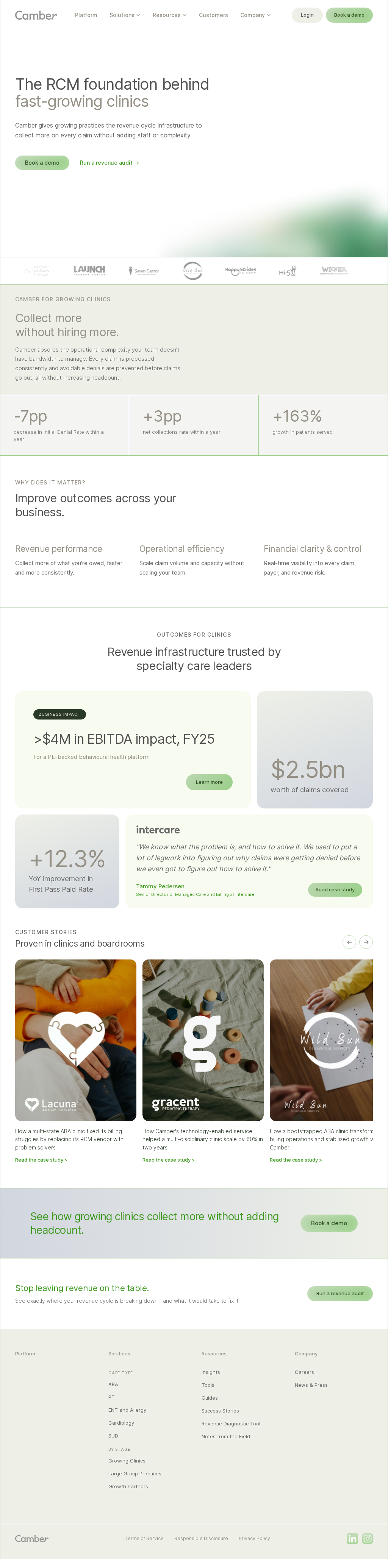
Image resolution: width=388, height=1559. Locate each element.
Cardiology (121, 1423)
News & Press (311, 1385)
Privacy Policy (254, 1538)
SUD (113, 1436)
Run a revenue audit (340, 1293)
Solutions (122, 15)
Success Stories (220, 1411)
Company (252, 15)
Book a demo (349, 15)
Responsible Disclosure (201, 1538)
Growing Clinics (127, 1461)
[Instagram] (367, 1538)
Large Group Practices (134, 1473)
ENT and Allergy (127, 1410)
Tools (208, 1385)
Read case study (335, 889)
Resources (167, 15)
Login (307, 15)
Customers (213, 15)
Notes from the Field (226, 1436)
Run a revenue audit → (109, 162)
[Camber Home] (36, 15)
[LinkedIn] (352, 1538)
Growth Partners (128, 1486)
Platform (86, 15)
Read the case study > (41, 1160)
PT (111, 1397)
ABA (113, 1384)
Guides (210, 1398)
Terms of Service (144, 1538)
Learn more (209, 782)
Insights (211, 1372)
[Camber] (31, 1538)
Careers (304, 1372)
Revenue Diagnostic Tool (231, 1423)
